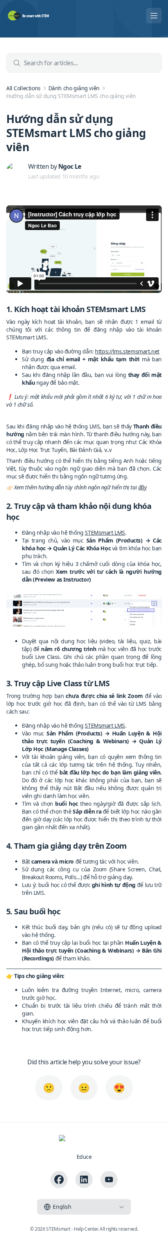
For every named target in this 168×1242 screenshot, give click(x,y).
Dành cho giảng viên (74, 88)
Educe (84, 1156)
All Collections (23, 88)
